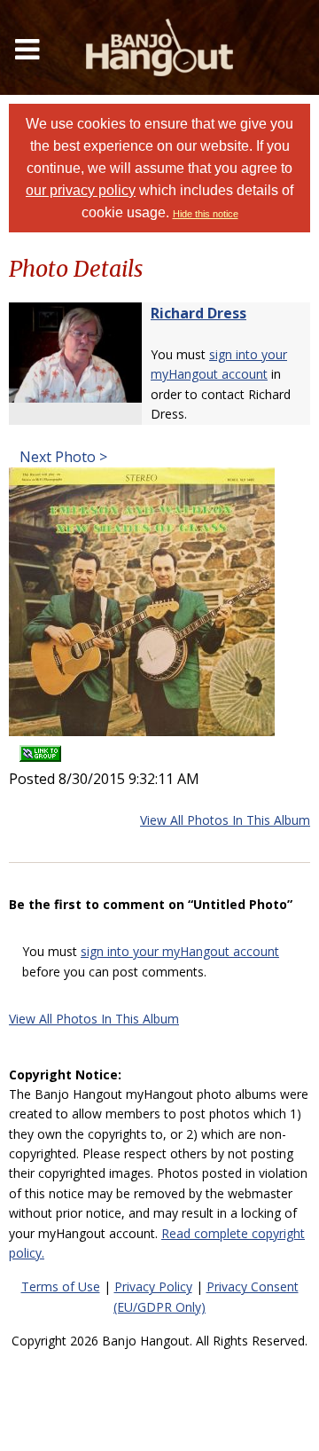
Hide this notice (205, 213)
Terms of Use (60, 1286)
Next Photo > (61, 457)
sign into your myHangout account (180, 951)
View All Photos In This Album (225, 820)
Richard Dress (198, 313)
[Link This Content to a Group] (40, 748)
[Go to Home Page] (159, 47)
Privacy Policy (153, 1286)
